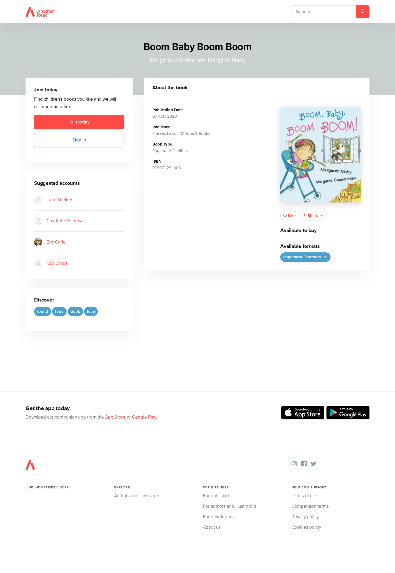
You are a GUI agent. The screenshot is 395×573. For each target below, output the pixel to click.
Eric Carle (56, 242)
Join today (79, 122)
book (75, 311)
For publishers (217, 496)
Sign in (79, 140)
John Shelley (59, 199)
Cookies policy (306, 527)
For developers (218, 517)
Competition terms (310, 506)
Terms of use (304, 496)
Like (292, 215)
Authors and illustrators (137, 496)
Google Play (144, 417)
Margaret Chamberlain (177, 60)
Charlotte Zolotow (64, 221)
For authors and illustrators (229, 506)
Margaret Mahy (226, 60)
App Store (115, 417)
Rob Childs (57, 263)
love (91, 311)
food (59, 311)
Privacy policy (305, 517)
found (42, 311)
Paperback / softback (302, 257)
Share (313, 215)
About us (212, 527)
